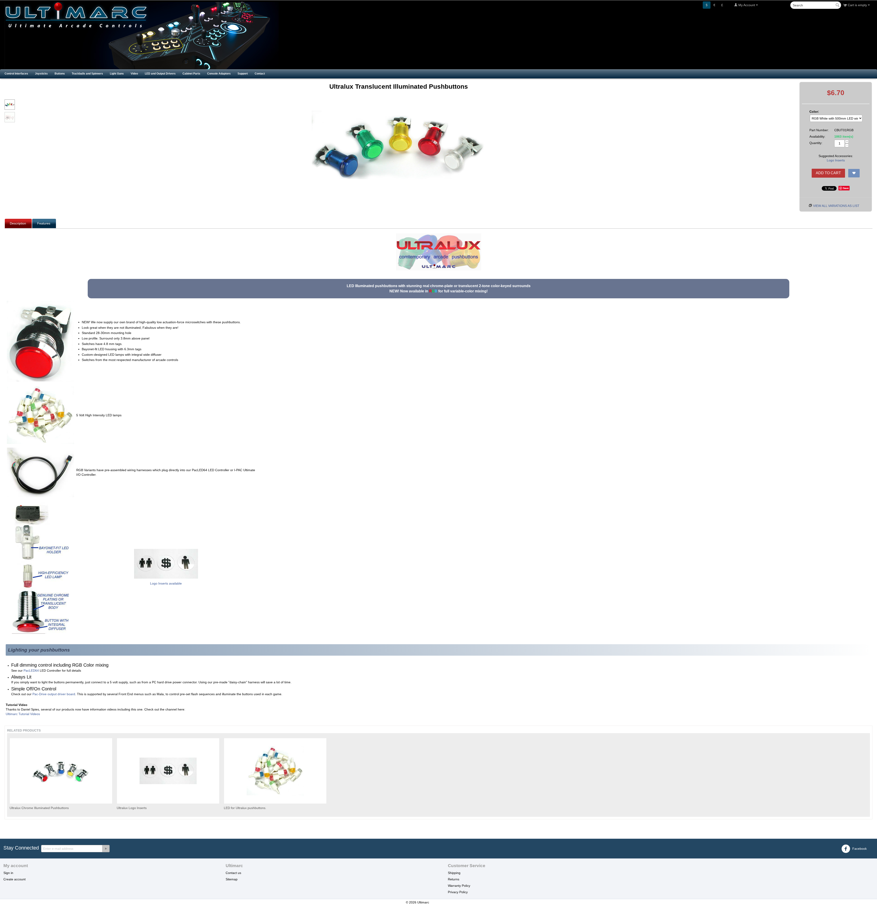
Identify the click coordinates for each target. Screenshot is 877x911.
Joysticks (41, 73)
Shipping (454, 873)
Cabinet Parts (191, 73)
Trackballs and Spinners (87, 73)
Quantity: (815, 143)
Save (846, 188)
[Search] (837, 5)
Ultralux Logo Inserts (132, 808)
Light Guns (117, 73)
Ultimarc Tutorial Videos (23, 714)
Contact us (233, 873)
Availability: (817, 136)
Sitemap (232, 879)
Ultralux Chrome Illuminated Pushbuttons (39, 808)
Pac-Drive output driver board (53, 694)
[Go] (105, 848)
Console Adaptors (219, 73)
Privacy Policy (458, 892)
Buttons (60, 73)
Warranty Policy (459, 885)
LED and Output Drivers (160, 73)
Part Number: (819, 130)
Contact (260, 73)
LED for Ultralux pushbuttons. (245, 808)
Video (134, 73)
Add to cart (828, 173)
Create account (14, 879)
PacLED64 (31, 670)
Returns (453, 879)
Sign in (8, 873)
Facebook (859, 848)
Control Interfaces (16, 73)
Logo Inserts (836, 160)
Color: (814, 111)
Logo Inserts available (166, 583)
